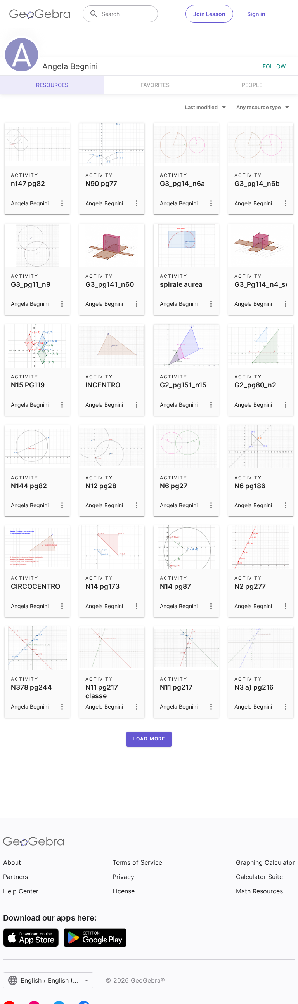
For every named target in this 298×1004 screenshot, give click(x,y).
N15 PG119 (28, 385)
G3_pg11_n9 (30, 284)
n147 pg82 (28, 183)
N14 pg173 (102, 586)
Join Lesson (209, 13)
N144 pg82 (29, 486)
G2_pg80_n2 (255, 385)
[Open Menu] (284, 14)
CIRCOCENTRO (35, 586)
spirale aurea (181, 284)
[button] (148, 739)
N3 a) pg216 (254, 687)
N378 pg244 (31, 687)
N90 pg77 (101, 183)
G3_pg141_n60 (109, 284)
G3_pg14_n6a (182, 183)
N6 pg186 (249, 486)
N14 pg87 (175, 586)
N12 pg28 (100, 486)
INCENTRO (102, 385)
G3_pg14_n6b (257, 183)
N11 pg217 (176, 687)
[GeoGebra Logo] (39, 14)
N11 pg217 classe (101, 691)
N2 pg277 (250, 586)
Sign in (256, 13)
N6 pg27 (173, 486)
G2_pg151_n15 (183, 385)
